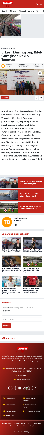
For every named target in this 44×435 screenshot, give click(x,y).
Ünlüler (10, 423)
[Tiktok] (24, 388)
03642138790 (23, 375)
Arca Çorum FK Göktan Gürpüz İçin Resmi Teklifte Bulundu (11, 270)
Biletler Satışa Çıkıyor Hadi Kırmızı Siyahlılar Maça (31, 270)
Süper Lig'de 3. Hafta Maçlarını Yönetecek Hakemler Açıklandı (31, 290)
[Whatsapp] (31, 388)
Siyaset (22, 11)
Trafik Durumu (10, 405)
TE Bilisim (17, 220)
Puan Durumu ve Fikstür (30, 406)
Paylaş (6, 97)
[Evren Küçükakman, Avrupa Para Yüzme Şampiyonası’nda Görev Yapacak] (11, 281)
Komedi (12, 426)
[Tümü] (41, 338)
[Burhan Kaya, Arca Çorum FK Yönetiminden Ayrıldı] (11, 243)
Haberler (4, 48)
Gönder (6, 326)
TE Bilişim (27, 432)
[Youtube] (20, 388)
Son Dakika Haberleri (32, 411)
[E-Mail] (15, 225)
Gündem (13, 11)
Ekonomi (19, 426)
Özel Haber (37, 423)
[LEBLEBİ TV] (7, 4)
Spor (38, 11)
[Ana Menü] (41, 4)
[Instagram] (16, 388)
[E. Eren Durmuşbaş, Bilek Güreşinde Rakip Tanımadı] (22, 82)
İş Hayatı (24, 423)
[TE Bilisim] (7, 222)
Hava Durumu (10, 398)
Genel (4, 11)
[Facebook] (8, 388)
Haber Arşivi (10, 415)
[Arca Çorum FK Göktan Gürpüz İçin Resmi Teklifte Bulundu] (11, 261)
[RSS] (35, 388)
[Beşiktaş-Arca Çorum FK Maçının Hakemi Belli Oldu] (32, 243)
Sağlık (32, 426)
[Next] (28, 388)
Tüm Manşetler (11, 411)
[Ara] (38, 4)
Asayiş (31, 11)
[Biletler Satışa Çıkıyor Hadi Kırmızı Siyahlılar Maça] (32, 261)
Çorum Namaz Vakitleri (29, 399)
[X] (12, 388)
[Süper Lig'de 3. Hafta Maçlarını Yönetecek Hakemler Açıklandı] (32, 281)
